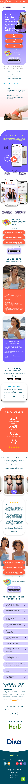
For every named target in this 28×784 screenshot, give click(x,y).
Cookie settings (14, 775)
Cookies (14, 774)
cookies (20, 392)
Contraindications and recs (14, 769)
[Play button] (14, 159)
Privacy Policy (14, 770)
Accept (14, 396)
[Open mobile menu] (24, 7)
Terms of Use (14, 772)
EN (20, 6)
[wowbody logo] (7, 7)
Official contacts (14, 777)
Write (14, 713)
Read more (14, 700)
